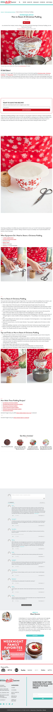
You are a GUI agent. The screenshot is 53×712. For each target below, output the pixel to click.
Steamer (5, 245)
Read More (35, 635)
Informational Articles (10, 12)
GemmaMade (36, 2)
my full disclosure (22, 66)
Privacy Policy (39, 710)
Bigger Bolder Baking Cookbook (21, 417)
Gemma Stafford (21, 28)
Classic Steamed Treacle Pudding (11, 407)
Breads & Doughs (14, 697)
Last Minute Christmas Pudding (10, 402)
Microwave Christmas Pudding (10, 406)
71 (27, 19)
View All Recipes (13, 700)
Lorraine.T (14, 560)
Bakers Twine (6, 242)
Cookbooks (42, 2)
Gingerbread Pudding (8, 410)
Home (2, 12)
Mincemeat (10, 74)
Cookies (13, 690)
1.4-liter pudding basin (8, 237)
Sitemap (44, 710)
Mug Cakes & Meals (15, 693)
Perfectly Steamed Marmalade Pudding (12, 409)
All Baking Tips (4, 692)
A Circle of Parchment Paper (9, 239)
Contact (2, 700)
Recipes (24, 2)
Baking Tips (29, 2)
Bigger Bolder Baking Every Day (23, 413)
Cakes (13, 687)
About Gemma (49, 2)
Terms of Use (33, 710)
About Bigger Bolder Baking (4, 689)
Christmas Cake (41, 73)
